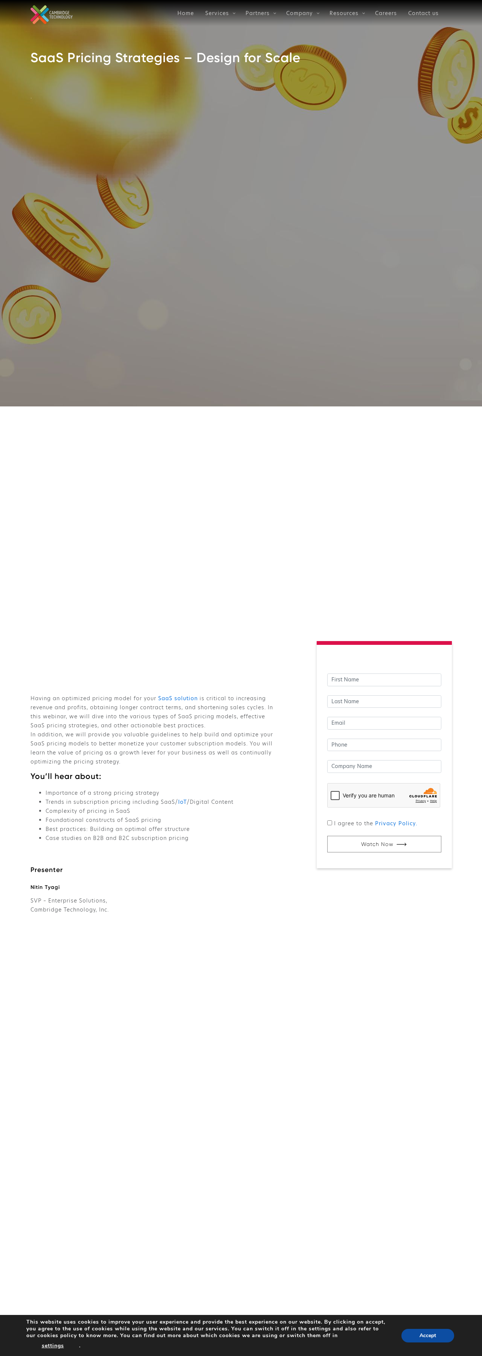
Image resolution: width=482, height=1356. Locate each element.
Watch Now (377, 844)
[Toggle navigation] (467, 12)
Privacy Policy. (396, 823)
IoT (182, 802)
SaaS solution (178, 698)
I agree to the (376, 823)
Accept (427, 1335)
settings (53, 1345)
